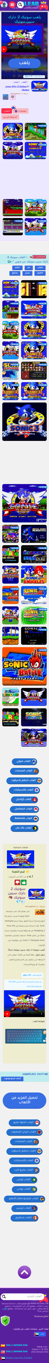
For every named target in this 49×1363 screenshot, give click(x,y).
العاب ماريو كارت (23, 1170)
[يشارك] (5, 97)
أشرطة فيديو (10, 117)
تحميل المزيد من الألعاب (24, 1100)
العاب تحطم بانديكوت (23, 780)
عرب (42, 1334)
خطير (17, 268)
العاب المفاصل (23, 809)
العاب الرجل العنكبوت (23, 1132)
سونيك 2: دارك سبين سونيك (19, 1358)
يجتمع (15, 273)
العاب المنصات (23, 771)
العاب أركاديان (23, 799)
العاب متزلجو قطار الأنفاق (23, 1198)
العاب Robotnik (23, 818)
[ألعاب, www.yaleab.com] (30, 5)
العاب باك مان (23, 828)
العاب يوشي (23, 1189)
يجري (27, 273)
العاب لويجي (23, 1179)
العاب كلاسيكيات (23, 790)
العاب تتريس (23, 1208)
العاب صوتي (23, 761)
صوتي (40, 268)
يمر (28, 268)
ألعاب (7, 111)
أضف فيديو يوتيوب (12, 1079)
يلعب (24, 63)
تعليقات (21, 111)
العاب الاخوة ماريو (23, 1122)
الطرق (40, 273)
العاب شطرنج (23, 1217)
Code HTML (42, 912)
